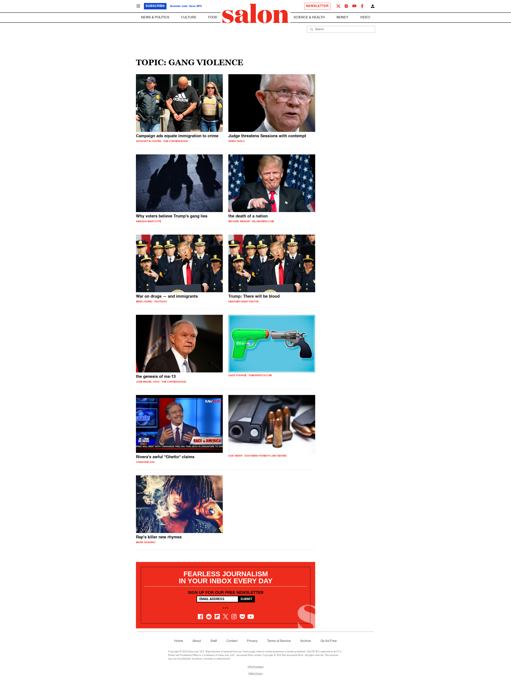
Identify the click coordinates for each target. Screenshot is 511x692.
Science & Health (309, 17)
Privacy (252, 641)
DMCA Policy (256, 674)
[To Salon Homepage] (255, 13)
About (196, 641)
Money (342, 17)
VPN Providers (255, 667)
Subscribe (155, 6)
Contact (231, 641)
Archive (305, 641)
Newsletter (317, 6)
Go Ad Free (329, 641)
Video (365, 17)
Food (212, 17)
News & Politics (155, 17)
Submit (246, 599)
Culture (188, 17)
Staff (213, 641)
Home (178, 641)
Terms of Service (279, 641)
